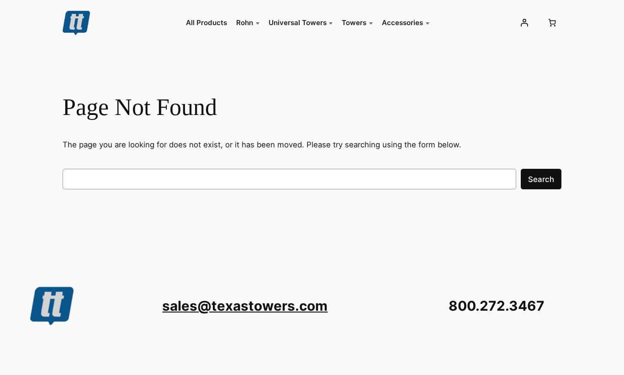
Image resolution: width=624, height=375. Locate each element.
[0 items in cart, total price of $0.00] (551, 22)
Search (541, 179)
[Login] (524, 22)
